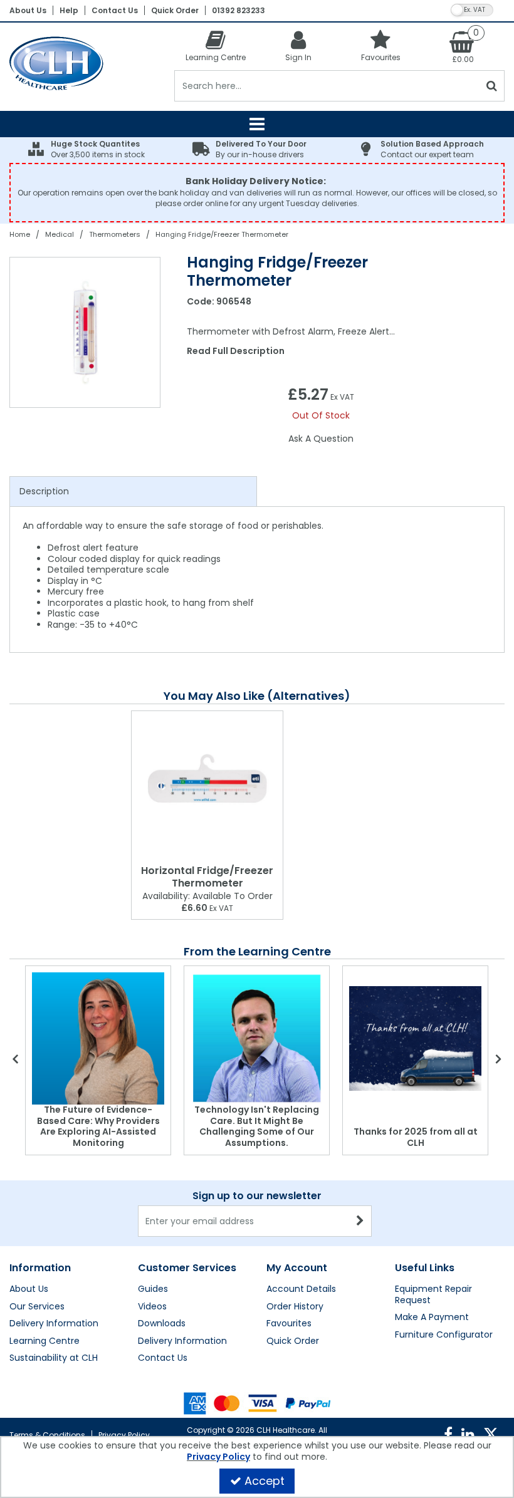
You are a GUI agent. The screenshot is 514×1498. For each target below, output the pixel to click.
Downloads (162, 1323)
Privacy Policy (124, 1435)
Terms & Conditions (47, 1435)
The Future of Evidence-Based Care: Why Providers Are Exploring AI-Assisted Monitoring (98, 1126)
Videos (152, 1307)
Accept (264, 1481)
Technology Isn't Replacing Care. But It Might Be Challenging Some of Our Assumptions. (256, 1126)
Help (69, 10)
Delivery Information (53, 1323)
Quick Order (175, 10)
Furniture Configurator (444, 1335)
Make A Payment (432, 1317)
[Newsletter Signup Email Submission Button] (361, 1221)
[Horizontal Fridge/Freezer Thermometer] (207, 785)
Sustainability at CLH (53, 1358)
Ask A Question (321, 438)
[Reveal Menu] (257, 124)
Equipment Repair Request (433, 1295)
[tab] (133, 491)
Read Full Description (236, 351)
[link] (448, 1434)
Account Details (301, 1289)
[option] (85, 332)
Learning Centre (44, 1341)
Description (44, 491)
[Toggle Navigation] (257, 124)
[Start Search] (492, 85)
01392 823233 (238, 10)
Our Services (37, 1307)
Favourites (289, 1323)
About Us (27, 10)
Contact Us (115, 10)
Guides (153, 1289)
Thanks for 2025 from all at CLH (416, 1137)
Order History (294, 1307)
